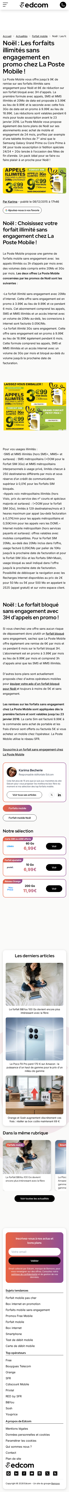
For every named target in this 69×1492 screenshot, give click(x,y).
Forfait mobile (40, 36)
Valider (35, 1260)
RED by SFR (14, 1396)
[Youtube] (32, 1473)
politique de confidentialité (24, 1274)
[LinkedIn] (59, 795)
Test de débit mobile (19, 1340)
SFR (8, 1378)
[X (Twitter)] (51, 795)
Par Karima (10, 201)
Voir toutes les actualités (34, 1198)
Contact (11, 1452)
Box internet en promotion (23, 1304)
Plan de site (13, 1458)
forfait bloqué (55, 633)
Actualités (21, 36)
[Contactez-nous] (63, 5)
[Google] (8, 1473)
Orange (10, 1372)
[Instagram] (39, 1473)
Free (9, 1360)
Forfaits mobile (17, 808)
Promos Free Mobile (19, 1316)
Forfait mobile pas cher (21, 1298)
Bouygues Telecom (18, 1366)
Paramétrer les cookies (21, 1440)
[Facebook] (24, 1473)
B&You (10, 1402)
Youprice (12, 1414)
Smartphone (14, 1334)
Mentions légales (17, 1428)
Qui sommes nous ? (19, 1446)
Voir (54, 846)
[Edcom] (34, 4)
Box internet (14, 1328)
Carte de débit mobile (20, 1346)
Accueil (7, 36)
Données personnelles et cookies (28, 1434)
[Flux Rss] (55, 1473)
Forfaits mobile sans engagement (28, 1310)
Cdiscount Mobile (17, 1384)
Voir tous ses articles (24, 794)
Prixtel (10, 1390)
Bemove (55, 1483)
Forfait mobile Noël (20, 817)
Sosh (9, 1408)
